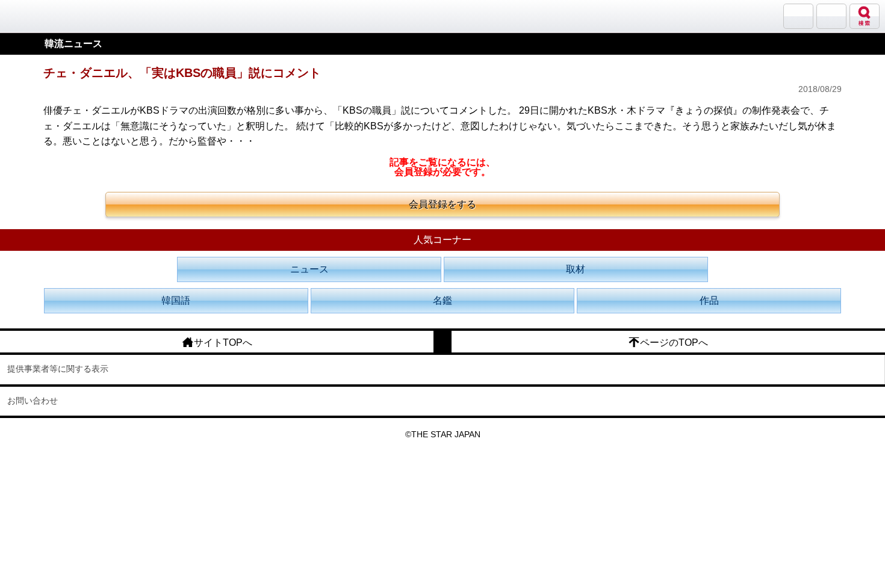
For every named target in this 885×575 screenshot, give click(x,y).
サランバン (798, 16)
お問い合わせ (32, 400)
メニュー (831, 16)
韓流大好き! (40, 16)
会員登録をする (442, 204)
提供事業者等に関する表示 (57, 369)
